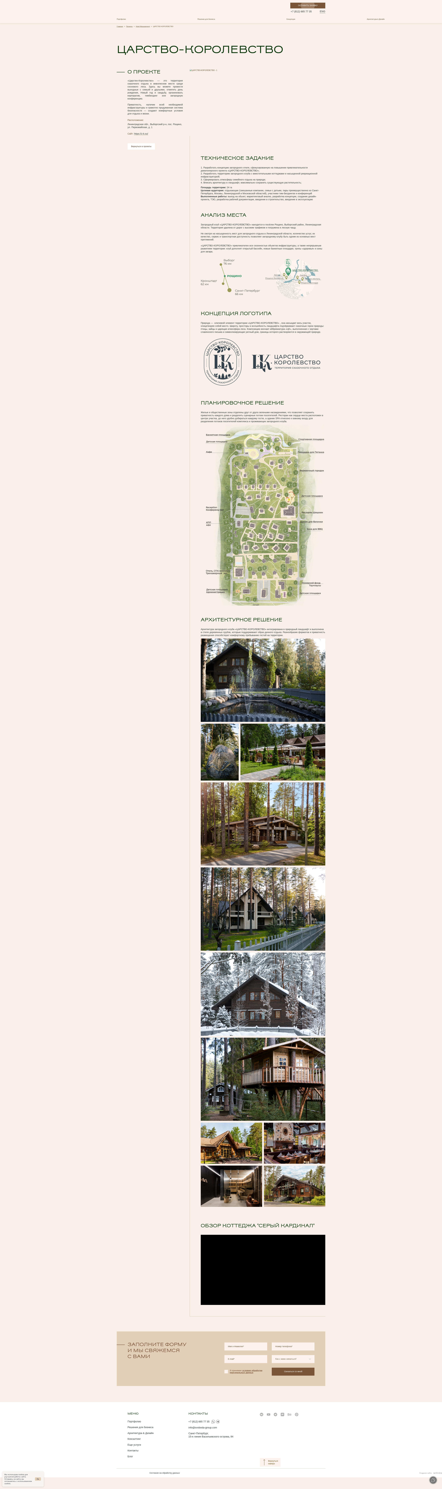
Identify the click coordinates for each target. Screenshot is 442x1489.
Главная (120, 26)
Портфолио (121, 19)
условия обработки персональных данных (246, 1371)
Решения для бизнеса (206, 19)
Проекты (129, 26)
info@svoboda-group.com (202, 1427)
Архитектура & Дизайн (376, 19)
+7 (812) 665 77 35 (301, 11)
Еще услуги (134, 1444)
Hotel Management (143, 26)
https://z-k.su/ (141, 133)
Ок (38, 1479)
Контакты (133, 1450)
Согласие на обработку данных (165, 1473)
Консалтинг (134, 1438)
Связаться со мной (293, 1371)
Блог (130, 1456)
